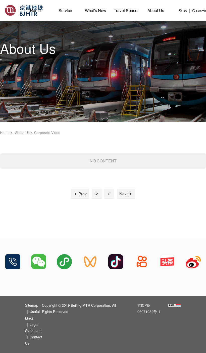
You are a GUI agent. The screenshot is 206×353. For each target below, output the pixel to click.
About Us (155, 10)
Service (65, 10)
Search (201, 11)
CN (185, 11)
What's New (95, 10)
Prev (82, 194)
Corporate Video (47, 132)
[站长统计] (174, 305)
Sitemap (31, 305)
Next (124, 194)
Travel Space (125, 10)
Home (35, 10)
